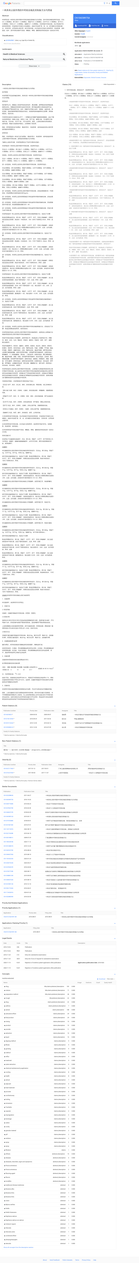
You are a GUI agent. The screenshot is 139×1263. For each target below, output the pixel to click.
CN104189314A (8, 884)
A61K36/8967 (10, 40)
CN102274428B (8, 833)
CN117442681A (8, 892)
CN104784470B (8, 808)
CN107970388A (8, 820)
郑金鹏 (83, 34)
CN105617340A (8, 888)
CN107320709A (9, 773)
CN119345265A (8, 858)
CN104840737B (8, 812)
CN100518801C (8, 837)
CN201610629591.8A (10, 917)
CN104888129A (8, 875)
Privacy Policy (86, 1260)
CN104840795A (8, 854)
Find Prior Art (95, 25)
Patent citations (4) (84, 70)
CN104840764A (8, 880)
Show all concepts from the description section (18, 1247)
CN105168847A (8, 846)
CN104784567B (8, 867)
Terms (77, 1260)
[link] (19, 40)
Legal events (79, 72)
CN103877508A (8, 804)
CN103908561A (9, 727)
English (88, 31)
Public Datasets (67, 1260)
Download (101, 979)
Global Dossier (95, 77)
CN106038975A (8, 799)
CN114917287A (8, 829)
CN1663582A (8, 714)
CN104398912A (8, 816)
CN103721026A (9, 723)
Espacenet (87, 77)
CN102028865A (8, 795)
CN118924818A (8, 842)
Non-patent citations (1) (97, 70)
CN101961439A (9, 719)
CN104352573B (8, 850)
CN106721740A (9, 768)
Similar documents (89, 72)
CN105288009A (8, 896)
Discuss (103, 77)
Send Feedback (55, 1260)
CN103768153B (8, 825)
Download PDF (82, 25)
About (45, 1260)
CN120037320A (8, 863)
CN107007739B (8, 871)
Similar (106, 25)
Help (94, 1260)
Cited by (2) (109, 70)
